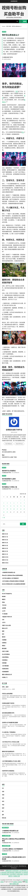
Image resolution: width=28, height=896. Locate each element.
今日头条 (4, 605)
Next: (9, 456)
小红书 (3, 622)
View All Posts (19, 443)
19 (10, 509)
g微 (3, 814)
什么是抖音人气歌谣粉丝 (8, 732)
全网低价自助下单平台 (8, 57)
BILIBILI (4, 596)
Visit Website (8, 443)
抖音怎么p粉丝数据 (7, 693)
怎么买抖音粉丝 (6, 654)
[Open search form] (17, 21)
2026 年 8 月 (5, 534)
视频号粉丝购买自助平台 (14, 10)
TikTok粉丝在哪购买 (6, 835)
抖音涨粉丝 (4, 660)
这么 (4, 102)
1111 (3, 788)
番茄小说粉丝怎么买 (7, 674)
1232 (3, 791)
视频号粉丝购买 (11, 872)
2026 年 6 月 (5, 540)
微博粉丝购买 (8, 870)
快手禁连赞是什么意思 (9, 479)
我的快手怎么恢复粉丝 (9, 471)
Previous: (8, 451)
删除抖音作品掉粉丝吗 (8, 751)
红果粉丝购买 (18, 872)
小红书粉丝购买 (23, 870)
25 (7, 512)
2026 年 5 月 (5, 542)
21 (17, 509)
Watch (24, 21)
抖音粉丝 (15, 882)
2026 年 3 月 (5, 548)
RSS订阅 (4, 818)
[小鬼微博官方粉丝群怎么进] (14, 828)
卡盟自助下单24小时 (7, 616)
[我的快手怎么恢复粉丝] (14, 468)
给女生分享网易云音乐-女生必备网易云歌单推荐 (13, 584)
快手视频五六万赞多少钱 (9, 487)
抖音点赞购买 (13, 874)
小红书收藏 (4, 854)
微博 (3, 631)
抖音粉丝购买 (5, 668)
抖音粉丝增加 (19, 874)
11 (7, 506)
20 (14, 509)
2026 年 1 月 (5, 554)
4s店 (3, 804)
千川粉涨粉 (4, 614)
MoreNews (22, 866)
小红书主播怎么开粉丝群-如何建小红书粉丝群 (13, 581)
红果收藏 (4, 663)
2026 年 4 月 (5, 545)
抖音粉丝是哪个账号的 (8, 703)
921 (3, 811)
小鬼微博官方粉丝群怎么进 (8, 572)
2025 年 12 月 (5, 557)
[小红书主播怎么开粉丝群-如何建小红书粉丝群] (14, 854)
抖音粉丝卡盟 (16, 876)
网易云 (3, 645)
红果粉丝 (4, 642)
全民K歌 (4, 608)
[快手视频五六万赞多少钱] (14, 484)
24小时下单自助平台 (7, 593)
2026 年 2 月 (5, 551)
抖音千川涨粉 (5, 651)
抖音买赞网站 (5, 657)
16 (24, 506)
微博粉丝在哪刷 (5, 827)
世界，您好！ (5, 687)
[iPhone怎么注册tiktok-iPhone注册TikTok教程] (14, 836)
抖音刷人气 (4, 677)
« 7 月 (3, 517)
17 (3, 509)
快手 (4, 83)
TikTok (3, 602)
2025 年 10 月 (5, 563)
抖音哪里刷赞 (5, 671)
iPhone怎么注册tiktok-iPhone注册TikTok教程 (12, 575)
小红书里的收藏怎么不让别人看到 (11, 761)
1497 (3, 798)
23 (24, 509)
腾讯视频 (4, 648)
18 (7, 509)
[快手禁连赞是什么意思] (14, 476)
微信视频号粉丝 (5, 874)
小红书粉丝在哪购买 (6, 845)
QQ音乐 (3, 599)
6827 (3, 808)
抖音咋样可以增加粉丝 (8, 771)
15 (20, 506)
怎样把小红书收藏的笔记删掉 (10, 722)
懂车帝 (3, 637)
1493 (3, 795)
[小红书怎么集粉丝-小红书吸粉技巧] (14, 846)
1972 (3, 801)
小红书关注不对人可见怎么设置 (10, 742)
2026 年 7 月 (5, 537)
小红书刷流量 (5, 666)
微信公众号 (4, 628)
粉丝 (19, 83)
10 (3, 506)
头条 (3, 619)
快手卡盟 (4, 31)
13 (14, 506)
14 (17, 506)
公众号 (3, 611)
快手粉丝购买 (15, 870)
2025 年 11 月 (5, 560)
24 (3, 512)
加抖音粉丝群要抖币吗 (8, 713)
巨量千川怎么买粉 (6, 625)
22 (20, 509)
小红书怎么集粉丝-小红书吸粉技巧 (10, 578)
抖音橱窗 (4, 640)
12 (10, 506)
